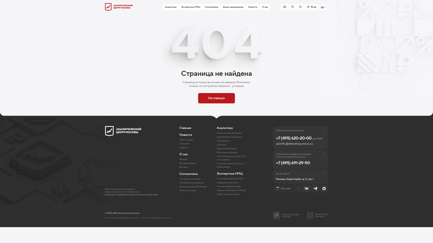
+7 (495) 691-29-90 (293, 163)
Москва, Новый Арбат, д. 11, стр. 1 (295, 179)
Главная (185, 128)
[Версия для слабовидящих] (284, 7)
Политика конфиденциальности (156, 217)
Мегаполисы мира (187, 190)
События (183, 147)
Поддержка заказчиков (227, 182)
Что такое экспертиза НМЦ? (230, 178)
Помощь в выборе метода (229, 186)
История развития (187, 163)
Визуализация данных (227, 148)
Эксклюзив (184, 143)
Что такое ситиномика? (190, 179)
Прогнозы (221, 144)
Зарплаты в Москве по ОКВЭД (231, 190)
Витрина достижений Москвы (193, 186)
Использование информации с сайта (122, 217)
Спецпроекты (223, 141)
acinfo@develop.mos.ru (294, 143)
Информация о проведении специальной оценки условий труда (131, 195)
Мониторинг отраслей (227, 152)
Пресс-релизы (186, 140)
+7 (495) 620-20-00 (299, 138)
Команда (183, 159)
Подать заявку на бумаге (228, 194)
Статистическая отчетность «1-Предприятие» (231, 165)
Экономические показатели (229, 137)
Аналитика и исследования (191, 182)
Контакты (183, 167)
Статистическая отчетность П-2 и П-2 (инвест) (231, 158)
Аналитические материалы (229, 133)
